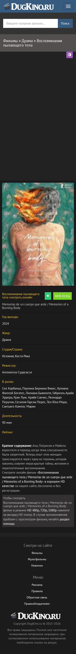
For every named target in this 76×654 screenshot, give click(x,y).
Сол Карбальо (11, 388)
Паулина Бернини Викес (39, 388)
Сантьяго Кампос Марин (18, 406)
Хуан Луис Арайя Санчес (30, 397)
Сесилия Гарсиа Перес (30, 402)
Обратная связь (37, 597)
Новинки (37, 565)
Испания (8, 356)
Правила (37, 591)
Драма (6, 340)
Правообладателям (37, 604)
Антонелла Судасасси (17, 372)
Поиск (65, 23)
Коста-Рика (22, 356)
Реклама (37, 585)
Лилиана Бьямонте (38, 393)
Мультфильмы (37, 559)
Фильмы (37, 553)
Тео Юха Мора (56, 402)
